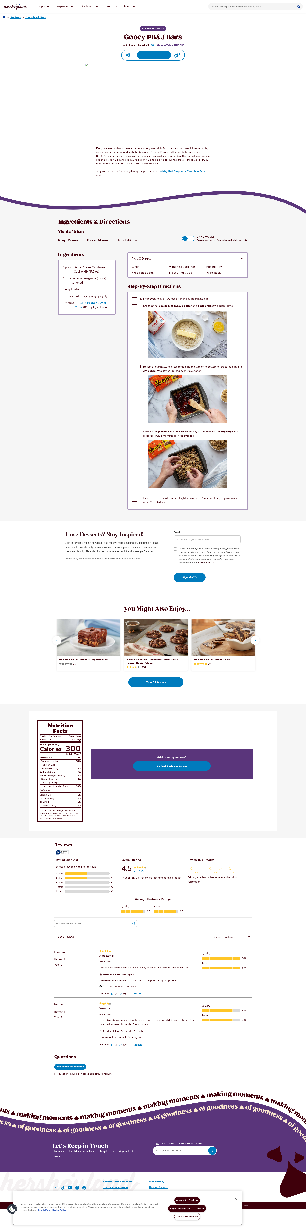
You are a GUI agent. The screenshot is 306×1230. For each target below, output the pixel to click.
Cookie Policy (44, 1210)
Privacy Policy (205, 562)
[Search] (299, 6)
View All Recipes (156, 682)
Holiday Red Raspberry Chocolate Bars (182, 171)
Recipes (41, 6)
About (128, 6)
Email (178, 532)
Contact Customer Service (172, 766)
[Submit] (299, 6)
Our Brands (87, 6)
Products (111, 6)
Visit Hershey (156, 1181)
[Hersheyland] (3, 17)
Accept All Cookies (187, 1200)
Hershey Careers (158, 1186)
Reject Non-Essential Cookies (187, 1208)
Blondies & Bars (153, 28)
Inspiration (63, 6)
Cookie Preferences (187, 1216)
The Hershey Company (115, 1186)
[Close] (235, 1198)
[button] (188, 238)
